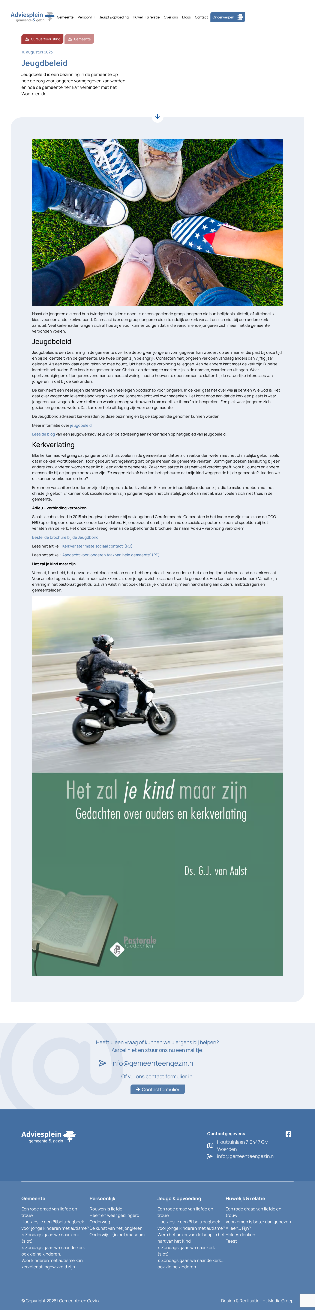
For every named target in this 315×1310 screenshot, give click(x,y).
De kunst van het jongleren (116, 1228)
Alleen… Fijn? (238, 1228)
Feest (231, 1241)
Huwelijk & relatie (146, 17)
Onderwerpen (223, 17)
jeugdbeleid (81, 425)
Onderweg (100, 1222)
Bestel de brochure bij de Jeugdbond (65, 537)
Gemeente (65, 17)
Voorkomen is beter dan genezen (258, 1222)
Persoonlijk (86, 17)
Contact (201, 17)
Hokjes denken (240, 1234)
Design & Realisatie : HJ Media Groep (257, 1301)
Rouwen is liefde (106, 1209)
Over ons (171, 17)
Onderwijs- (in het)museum (117, 1234)
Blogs (186, 17)
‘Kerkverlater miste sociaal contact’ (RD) (97, 546)
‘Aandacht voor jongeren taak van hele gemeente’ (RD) (111, 554)
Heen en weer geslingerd (114, 1215)
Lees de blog (43, 434)
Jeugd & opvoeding (114, 17)
